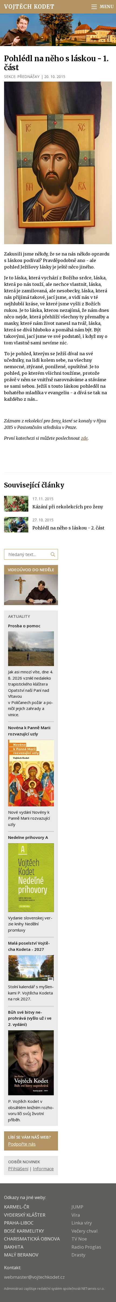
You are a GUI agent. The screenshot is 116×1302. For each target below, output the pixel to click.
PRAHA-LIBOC (18, 1223)
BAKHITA (13, 1247)
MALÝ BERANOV (21, 1255)
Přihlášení (18, 1169)
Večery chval (84, 1231)
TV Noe (79, 1239)
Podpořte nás (22, 1144)
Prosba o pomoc (24, 625)
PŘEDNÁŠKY (28, 76)
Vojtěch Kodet (29, 6)
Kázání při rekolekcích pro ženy (67, 506)
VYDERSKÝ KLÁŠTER (24, 1215)
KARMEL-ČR (16, 1207)
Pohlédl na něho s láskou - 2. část (68, 528)
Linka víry (81, 1223)
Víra (75, 1215)
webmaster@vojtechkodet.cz (34, 1277)
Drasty (78, 1255)
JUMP (77, 1207)
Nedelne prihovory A (28, 837)
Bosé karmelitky (24, 1231)
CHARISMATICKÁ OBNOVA (32, 1239)
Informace (43, 1169)
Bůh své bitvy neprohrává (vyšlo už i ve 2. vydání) (30, 1018)
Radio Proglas (86, 1247)
